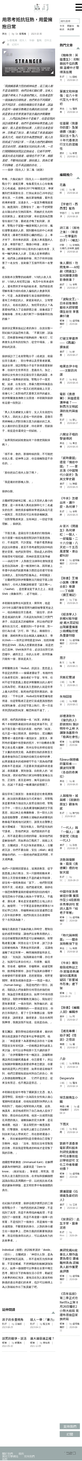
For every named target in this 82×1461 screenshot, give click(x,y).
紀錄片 (15, 44)
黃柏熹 (46, 1342)
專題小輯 (64, 1106)
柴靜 (31, 40)
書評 (62, 351)
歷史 (62, 153)
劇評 (62, 284)
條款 (4, 1459)
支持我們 (29, 1456)
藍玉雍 (46, 1324)
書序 (62, 599)
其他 (4, 33)
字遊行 (63, 213)
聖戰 (39, 40)
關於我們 (7, 1453)
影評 (4, 1324)
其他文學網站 (10, 1456)
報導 (4, 1342)
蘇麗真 (18, 1342)
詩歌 (62, 245)
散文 (62, 662)
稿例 (21, 1453)
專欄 (62, 1044)
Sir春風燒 (12, 40)
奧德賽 (70, 29)
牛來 (62, 26)
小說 (62, 189)
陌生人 (23, 40)
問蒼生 (70, 26)
